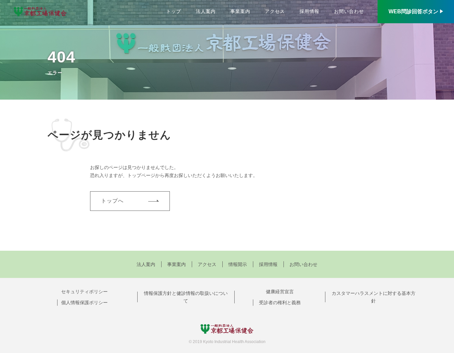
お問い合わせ (349, 11)
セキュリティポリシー (84, 291)
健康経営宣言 (280, 291)
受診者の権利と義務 (280, 302)
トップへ (112, 201)
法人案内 (206, 11)
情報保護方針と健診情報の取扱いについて (186, 297)
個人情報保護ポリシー (84, 302)
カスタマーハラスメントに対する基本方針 (373, 297)
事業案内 (240, 11)
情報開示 (237, 264)
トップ (173, 11)
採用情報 (309, 11)
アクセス (275, 11)
